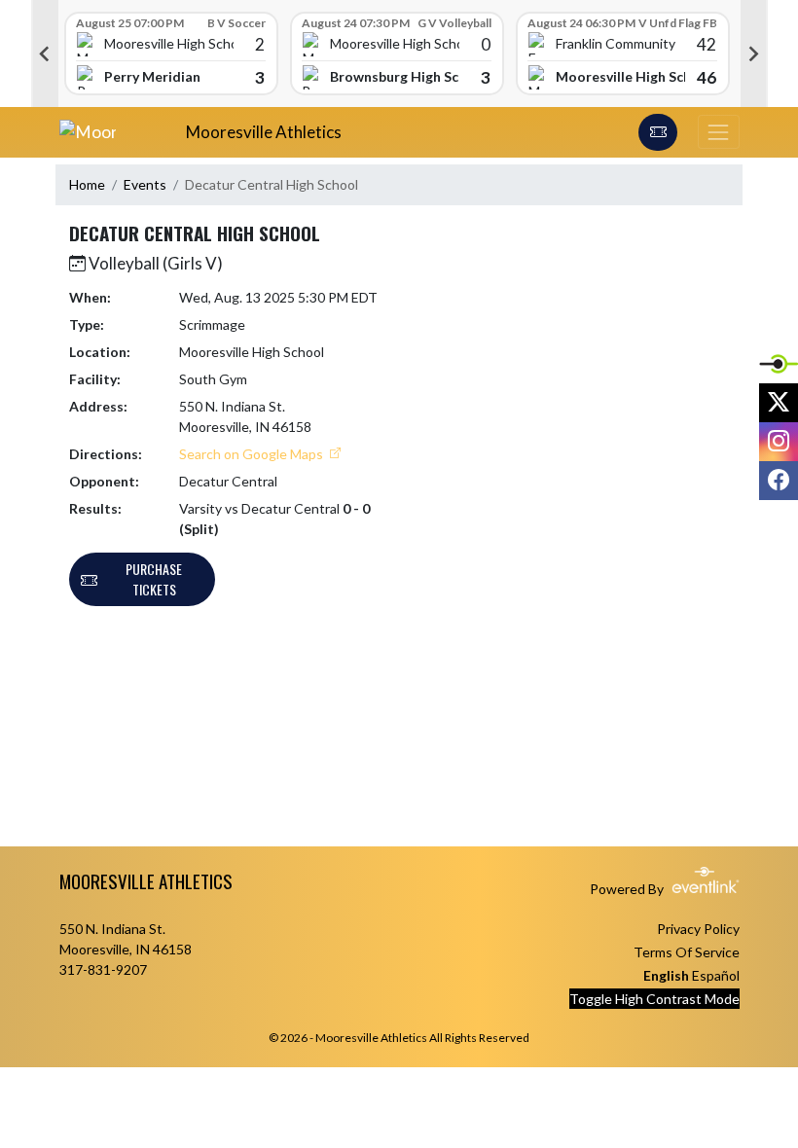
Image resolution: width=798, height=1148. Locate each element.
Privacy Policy (698, 928)
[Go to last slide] (44, 53)
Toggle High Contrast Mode (654, 998)
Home (87, 184)
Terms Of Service (687, 952)
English (666, 975)
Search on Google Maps (252, 454)
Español (716, 975)
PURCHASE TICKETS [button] (154, 578)
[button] (657, 132)
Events (145, 184)
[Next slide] (754, 53)
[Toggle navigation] (718, 132)
